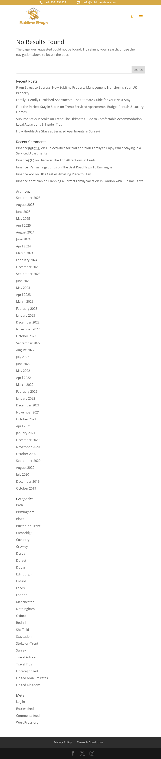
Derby (20, 553)
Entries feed (25, 709)
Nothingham (25, 609)
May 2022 (23, 370)
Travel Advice (26, 657)
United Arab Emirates (32, 678)
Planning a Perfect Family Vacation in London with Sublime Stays (95, 181)
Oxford (21, 616)
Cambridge (24, 533)
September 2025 (28, 198)
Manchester (25, 602)
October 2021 (26, 419)
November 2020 (28, 447)
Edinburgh (24, 574)
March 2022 (24, 384)
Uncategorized (27, 671)
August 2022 (25, 350)
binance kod (25, 174)
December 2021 (27, 405)
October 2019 (26, 488)
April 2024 (23, 246)
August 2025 (25, 204)
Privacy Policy (62, 742)
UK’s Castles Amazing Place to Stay (65, 174)
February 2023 (26, 308)
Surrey (21, 650)
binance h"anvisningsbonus (36, 167)
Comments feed (28, 715)
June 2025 (23, 212)
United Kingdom (28, 685)
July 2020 (22, 474)
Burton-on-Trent (28, 526)
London (21, 595)
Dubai (20, 567)
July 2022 (22, 357)
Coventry (22, 540)
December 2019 (27, 481)
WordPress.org (27, 722)
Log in (20, 701)
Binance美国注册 (28, 148)
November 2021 (28, 412)
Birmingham (25, 512)
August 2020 (25, 467)
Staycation (24, 636)
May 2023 (23, 288)
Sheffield (22, 630)
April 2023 (23, 294)
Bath (19, 505)
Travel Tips (24, 664)
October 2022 (26, 336)
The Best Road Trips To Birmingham (88, 167)
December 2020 (27, 440)
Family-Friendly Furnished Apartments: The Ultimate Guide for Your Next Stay (73, 100)
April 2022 (23, 378)
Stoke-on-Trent (27, 643)
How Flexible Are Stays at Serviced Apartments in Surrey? (58, 131)
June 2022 (23, 364)
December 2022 (27, 322)
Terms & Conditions (90, 742)
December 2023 (27, 267)
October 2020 (26, 454)
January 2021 (25, 433)
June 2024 (23, 239)
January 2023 (25, 315)
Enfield (21, 581)
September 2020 (28, 461)
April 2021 (23, 426)
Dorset (21, 560)
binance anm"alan (29, 181)
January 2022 (25, 398)
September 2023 (28, 274)
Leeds (20, 588)
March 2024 (24, 253)
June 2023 (23, 281)
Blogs (20, 519)
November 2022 (28, 329)
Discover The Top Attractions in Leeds (68, 160)
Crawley (22, 546)
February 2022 (26, 391)
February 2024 (26, 260)
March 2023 (24, 301)
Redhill (21, 622)
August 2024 (25, 232)
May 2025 (23, 218)
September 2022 (28, 343)
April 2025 (23, 225)
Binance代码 (25, 160)
